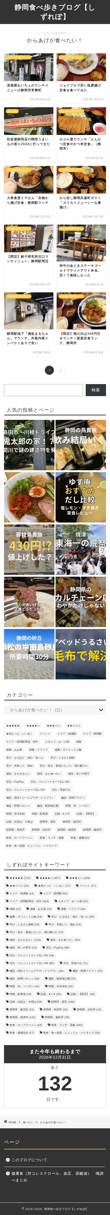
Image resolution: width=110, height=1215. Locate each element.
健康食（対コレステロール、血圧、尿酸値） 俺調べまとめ (57, 1177)
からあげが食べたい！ (53, 1122)
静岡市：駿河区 (72, 821)
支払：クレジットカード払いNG (50, 781)
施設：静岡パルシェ (18, 805)
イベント (45, 733)
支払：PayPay (15, 781)
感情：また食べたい (49, 773)
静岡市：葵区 (48, 821)
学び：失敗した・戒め (19, 765)
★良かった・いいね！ (19, 733)
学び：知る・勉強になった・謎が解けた (64, 765)
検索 (96, 390)
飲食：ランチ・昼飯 (52, 837)
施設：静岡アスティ (73, 797)
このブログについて (29, 1160)
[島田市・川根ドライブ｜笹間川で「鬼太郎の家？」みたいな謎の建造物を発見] (29, 445)
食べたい (28, 1122)
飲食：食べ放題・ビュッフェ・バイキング (31, 845)
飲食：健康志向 (80, 837)
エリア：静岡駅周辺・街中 (22, 741)
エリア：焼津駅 (66, 733)
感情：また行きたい (18, 773)
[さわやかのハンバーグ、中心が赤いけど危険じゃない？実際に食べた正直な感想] (29, 602)
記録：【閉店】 (86, 813)
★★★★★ (12, 725)
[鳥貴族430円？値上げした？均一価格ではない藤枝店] (29, 550)
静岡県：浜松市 (41, 829)
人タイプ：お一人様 (57, 741)
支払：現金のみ (61, 789)
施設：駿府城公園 (47, 805)
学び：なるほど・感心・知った (25, 757)
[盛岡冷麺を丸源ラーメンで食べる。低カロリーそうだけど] (29, 497)
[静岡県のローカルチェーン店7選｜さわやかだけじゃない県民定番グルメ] (81, 602)
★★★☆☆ (53, 725)
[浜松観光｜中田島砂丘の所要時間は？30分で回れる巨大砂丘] (29, 654)
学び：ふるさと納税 (62, 757)
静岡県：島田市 (15, 829)
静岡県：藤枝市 (92, 829)
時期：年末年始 (15, 813)
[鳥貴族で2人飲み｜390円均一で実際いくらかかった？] (81, 445)
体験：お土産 (14, 749)
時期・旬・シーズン (77, 805)
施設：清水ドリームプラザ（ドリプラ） (30, 797)
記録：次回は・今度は (19, 821)
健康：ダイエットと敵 (68, 749)
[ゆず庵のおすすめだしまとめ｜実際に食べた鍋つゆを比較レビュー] (81, 497)
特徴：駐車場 (40, 813)
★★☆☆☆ (73, 725)
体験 (78, 741)
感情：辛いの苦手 (78, 773)
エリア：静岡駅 (92, 733)
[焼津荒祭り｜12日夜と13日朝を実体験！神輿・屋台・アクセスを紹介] (81, 550)
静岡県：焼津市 (66, 829)
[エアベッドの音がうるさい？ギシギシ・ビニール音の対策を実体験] (81, 654)
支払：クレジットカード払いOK (25, 789)
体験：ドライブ (38, 749)
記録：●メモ (62, 813)
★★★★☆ (33, 725)
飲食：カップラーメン (19, 837)
